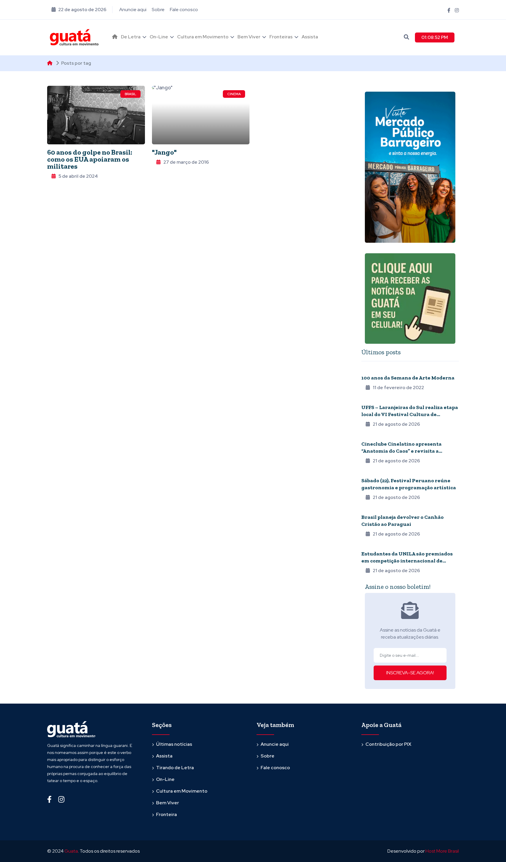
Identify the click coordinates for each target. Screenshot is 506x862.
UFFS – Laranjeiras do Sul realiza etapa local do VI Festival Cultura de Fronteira (409, 414)
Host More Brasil (442, 851)
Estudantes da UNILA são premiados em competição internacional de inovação (407, 560)
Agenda (369, 436)
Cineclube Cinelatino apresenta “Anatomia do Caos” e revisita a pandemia (401, 451)
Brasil (130, 94)
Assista (310, 37)
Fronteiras (281, 37)
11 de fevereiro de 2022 (398, 387)
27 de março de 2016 (186, 162)
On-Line (159, 37)
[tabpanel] (410, 470)
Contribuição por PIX (388, 744)
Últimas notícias (174, 744)
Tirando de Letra (175, 767)
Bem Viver (248, 37)
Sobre (158, 9)
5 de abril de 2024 (78, 176)
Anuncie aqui (132, 9)
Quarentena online (380, 369)
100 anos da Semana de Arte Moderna (407, 377)
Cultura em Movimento (202, 37)
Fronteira (371, 545)
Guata (71, 851)
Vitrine (368, 472)
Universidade (374, 399)
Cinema (234, 94)
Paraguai (370, 509)
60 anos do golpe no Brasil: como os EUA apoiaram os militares (89, 159)
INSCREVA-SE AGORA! (410, 673)
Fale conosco (184, 9)
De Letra (131, 37)
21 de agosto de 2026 (396, 424)
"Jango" (164, 152)
